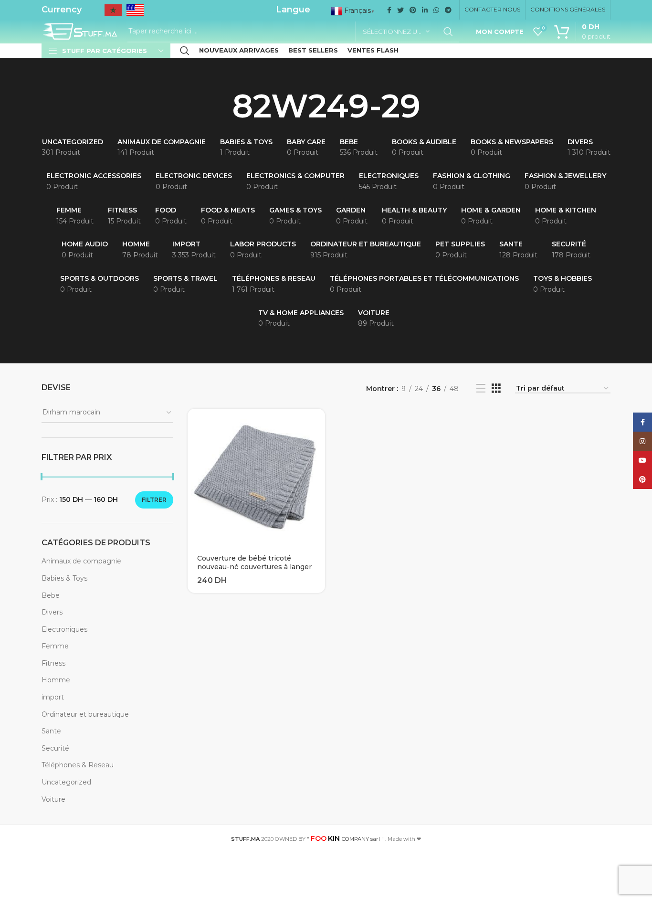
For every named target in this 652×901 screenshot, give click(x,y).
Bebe (51, 595)
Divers (52, 612)
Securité (55, 748)
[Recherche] (184, 50)
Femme (55, 646)
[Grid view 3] (496, 388)
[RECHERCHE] (448, 31)
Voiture (53, 799)
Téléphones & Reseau (78, 765)
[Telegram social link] (448, 10)
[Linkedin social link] (425, 10)
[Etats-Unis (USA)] (135, 13)
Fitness (53, 663)
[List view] (480, 388)
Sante (51, 731)
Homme (56, 680)
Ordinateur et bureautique (85, 714)
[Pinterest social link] (413, 10)
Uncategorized (66, 782)
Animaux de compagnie (81, 561)
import (53, 697)
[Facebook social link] (389, 10)
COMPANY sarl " (347, 839)
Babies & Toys (64, 578)
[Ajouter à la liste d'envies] (318, 445)
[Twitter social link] (400, 10)
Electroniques (64, 629)
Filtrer (154, 499)
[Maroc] (113, 13)
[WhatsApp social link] (436, 10)
